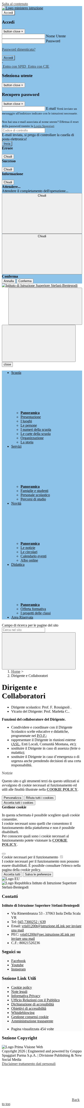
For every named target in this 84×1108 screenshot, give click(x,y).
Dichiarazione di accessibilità (32, 1004)
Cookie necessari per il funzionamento (30, 857)
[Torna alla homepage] (42, 285)
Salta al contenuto (15, 4)
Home (15, 671)
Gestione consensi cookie (30, 1017)
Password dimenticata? (18, 49)
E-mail (51, 108)
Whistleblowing (23, 1013)
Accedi (8, 12)
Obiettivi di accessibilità (28, 1008)
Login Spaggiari (44, 126)
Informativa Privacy (25, 996)
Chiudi (8, 156)
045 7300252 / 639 (32, 922)
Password (53, 41)
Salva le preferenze (38, 874)
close (7, 364)
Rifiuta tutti (40, 798)
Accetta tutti (18, 802)
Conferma (25, 281)
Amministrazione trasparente (32, 1021)
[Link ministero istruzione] (22, 8)
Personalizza (12, 798)
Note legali (19, 992)
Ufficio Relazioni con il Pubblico (35, 1000)
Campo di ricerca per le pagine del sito (30, 625)
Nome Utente (56, 36)
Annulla (9, 281)
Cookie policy (21, 987)
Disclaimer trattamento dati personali (29, 1064)
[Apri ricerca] (45, 306)
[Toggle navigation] (39, 343)
